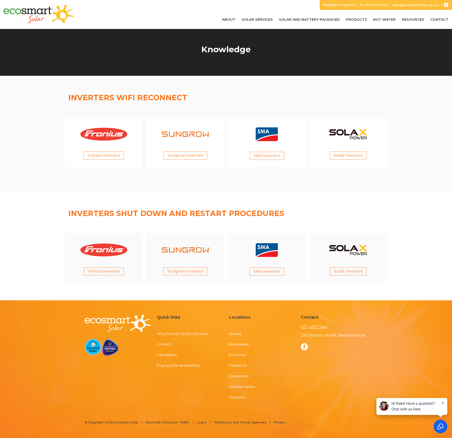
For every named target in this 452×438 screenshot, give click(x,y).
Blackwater (239, 344)
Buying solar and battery (179, 365)
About (228, 19)
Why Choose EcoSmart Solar (182, 333)
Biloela (235, 333)
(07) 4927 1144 (376, 5)
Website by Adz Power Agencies (240, 422)
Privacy (279, 422)
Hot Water (384, 19)
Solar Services (257, 19)
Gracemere (239, 376)
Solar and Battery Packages (309, 19)
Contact (439, 19)
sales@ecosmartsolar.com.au (415, 5)
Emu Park (237, 355)
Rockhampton (242, 386)
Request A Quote (339, 5)
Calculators (167, 355)
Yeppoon (237, 397)
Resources (413, 19)
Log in (201, 422)
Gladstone (238, 365)
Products (356, 19)
